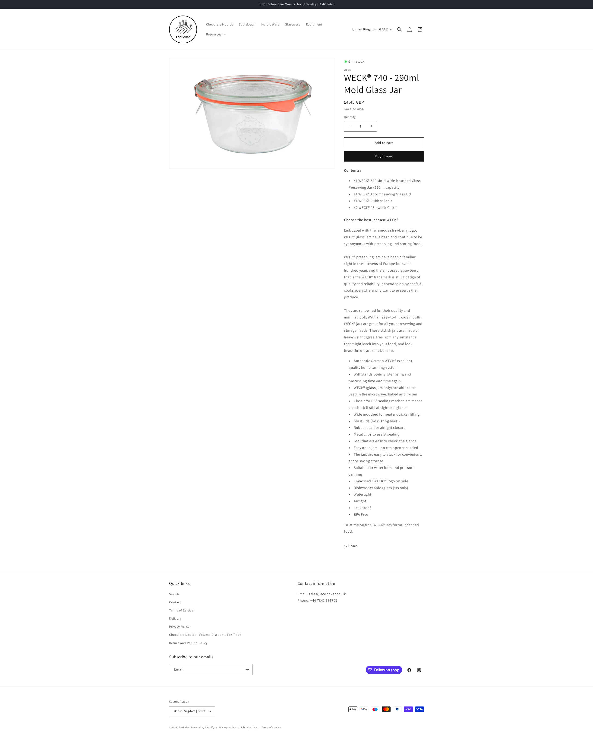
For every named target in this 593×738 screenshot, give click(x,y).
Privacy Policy (179, 626)
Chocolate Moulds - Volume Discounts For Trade (205, 635)
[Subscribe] (247, 669)
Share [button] (353, 546)
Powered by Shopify (202, 727)
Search (174, 594)
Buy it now (384, 156)
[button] (215, 34)
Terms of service (271, 727)
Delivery (175, 618)
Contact (175, 602)
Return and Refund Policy (188, 643)
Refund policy (248, 727)
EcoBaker (184, 727)
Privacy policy (227, 727)
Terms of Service (181, 610)
